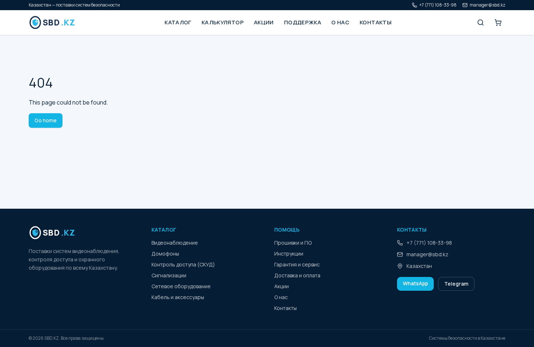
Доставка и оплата (297, 275)
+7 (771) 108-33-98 (438, 5)
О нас (340, 22)
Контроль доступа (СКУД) (183, 264)
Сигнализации (168, 275)
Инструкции (288, 253)
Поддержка (302, 22)
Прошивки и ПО (293, 242)
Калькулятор (223, 22)
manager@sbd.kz (487, 5)
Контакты (376, 22)
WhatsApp (415, 283)
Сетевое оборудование (181, 286)
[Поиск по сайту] (480, 22)
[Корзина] (498, 22)
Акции (264, 22)
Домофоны (165, 253)
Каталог (178, 22)
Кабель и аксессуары (177, 297)
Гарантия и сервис (297, 264)
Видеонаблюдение (174, 242)
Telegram (456, 283)
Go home (46, 120)
